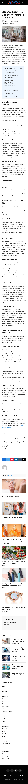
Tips (3, 746)
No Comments (6, 23)
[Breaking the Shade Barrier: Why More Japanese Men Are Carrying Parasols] (14, 575)
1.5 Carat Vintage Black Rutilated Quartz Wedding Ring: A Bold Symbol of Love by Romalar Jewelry (13, 607)
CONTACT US (21, 775)
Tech (3, 738)
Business (4, 704)
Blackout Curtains (10, 87)
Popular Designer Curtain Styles (12, 79)
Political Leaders (6, 729)
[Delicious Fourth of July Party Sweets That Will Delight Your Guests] (14, 553)
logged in (12, 622)
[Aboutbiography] (14, 2)
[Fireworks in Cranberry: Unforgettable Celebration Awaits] (6, 658)
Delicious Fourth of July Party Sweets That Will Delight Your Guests (14, 562)
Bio (3, 701)
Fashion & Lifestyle (7, 711)
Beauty (4, 699)
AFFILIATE (5, 691)
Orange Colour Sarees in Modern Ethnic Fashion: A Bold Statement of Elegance (13, 540)
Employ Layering (10, 93)
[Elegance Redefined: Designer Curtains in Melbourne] (14, 34)
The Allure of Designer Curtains (12, 70)
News (3, 724)
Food (3, 716)
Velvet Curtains (9, 82)
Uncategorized (5, 751)
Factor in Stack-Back (11, 92)
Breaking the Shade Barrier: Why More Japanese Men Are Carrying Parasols (13, 584)
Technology (5, 741)
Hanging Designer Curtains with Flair (13, 88)
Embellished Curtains (11, 83)
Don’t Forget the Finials (11, 96)
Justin (7, 21)
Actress (4, 689)
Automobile (5, 696)
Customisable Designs (11, 74)
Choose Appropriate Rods (12, 90)
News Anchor (5, 726)
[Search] (25, 2)
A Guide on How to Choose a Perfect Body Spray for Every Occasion (12, 495)
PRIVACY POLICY (12, 775)
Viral (3, 753)
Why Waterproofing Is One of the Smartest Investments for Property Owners (18, 650)
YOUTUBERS (5, 758)
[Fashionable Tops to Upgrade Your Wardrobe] (14, 508)
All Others (4, 694)
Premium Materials (10, 72)
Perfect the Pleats (10, 95)
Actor (3, 686)
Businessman (5, 706)
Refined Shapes (9, 77)
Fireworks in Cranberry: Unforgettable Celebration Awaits (18, 657)
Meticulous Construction (12, 75)
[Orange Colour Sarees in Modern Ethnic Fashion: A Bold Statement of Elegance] (14, 530)
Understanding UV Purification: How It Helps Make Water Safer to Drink (19, 642)
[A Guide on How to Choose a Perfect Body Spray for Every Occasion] (14, 486)
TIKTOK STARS (6, 743)
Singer (3, 731)
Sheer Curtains (9, 80)
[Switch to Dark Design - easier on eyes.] (23, 2)
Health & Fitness (6, 719)
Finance (4, 714)
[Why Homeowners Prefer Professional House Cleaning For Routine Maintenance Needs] (6, 667)
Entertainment (5, 709)
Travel (3, 748)
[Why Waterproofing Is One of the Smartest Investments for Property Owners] (6, 650)
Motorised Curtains (10, 85)
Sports (3, 736)
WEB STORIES (5, 756)
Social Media (5, 733)
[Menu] (2, 2)
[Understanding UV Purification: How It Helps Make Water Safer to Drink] (6, 641)
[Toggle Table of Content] (20, 68)
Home (3, 721)
